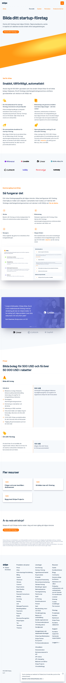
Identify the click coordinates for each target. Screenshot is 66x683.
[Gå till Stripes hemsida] (5, 565)
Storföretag (38, 567)
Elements (19, 592)
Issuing (18, 601)
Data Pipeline (20, 589)
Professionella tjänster (42, 622)
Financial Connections (22, 594)
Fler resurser (56, 606)
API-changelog (39, 659)
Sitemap (54, 599)
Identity (18, 596)
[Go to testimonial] (31, 326)
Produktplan (55, 613)
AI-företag (38, 599)
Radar (18, 616)
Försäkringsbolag (40, 613)
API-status (38, 657)
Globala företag (40, 584)
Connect (19, 584)
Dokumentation (58, 9)
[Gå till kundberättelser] (17, 332)
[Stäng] (63, 674)
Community (55, 575)
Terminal (19, 625)
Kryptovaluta (20, 587)
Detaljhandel (39, 627)
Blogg (54, 572)
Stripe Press (56, 620)
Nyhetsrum (55, 618)
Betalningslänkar (21, 608)
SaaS (36, 596)
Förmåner (47, 9)
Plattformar (38, 594)
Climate (18, 582)
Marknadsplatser (40, 589)
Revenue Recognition (22, 618)
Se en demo (53, 203)
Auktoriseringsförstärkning (24, 572)
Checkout (19, 579)
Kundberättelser (57, 570)
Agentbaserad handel (41, 572)
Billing (18, 575)
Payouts (18, 613)
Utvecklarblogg (40, 666)
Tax (17, 623)
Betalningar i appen (41, 587)
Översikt (31, 9)
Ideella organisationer (41, 620)
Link (17, 604)
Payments (19, 611)
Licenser (54, 597)
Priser (18, 567)
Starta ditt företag (10, 32)
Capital (18, 577)
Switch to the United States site (32, 679)
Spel (36, 606)
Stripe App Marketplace (42, 636)
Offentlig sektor (40, 625)
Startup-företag (40, 570)
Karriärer (54, 615)
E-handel (37, 577)
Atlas (4, 9)
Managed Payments (22, 606)
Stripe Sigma (20, 620)
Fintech (37, 604)
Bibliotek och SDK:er (41, 661)
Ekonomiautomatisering (42, 582)
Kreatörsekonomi (40, 601)
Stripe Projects (39, 664)
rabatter (43, 140)
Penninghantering (40, 592)
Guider (39, 9)
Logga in (55, 642)
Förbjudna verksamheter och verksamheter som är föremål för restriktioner (57, 590)
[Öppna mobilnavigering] (62, 3)
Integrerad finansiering (42, 579)
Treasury (19, 628)
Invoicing (19, 599)
